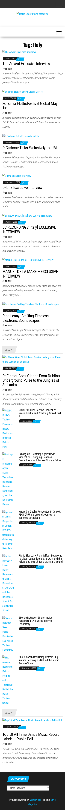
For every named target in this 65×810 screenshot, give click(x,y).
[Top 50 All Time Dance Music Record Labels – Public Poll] (32, 720)
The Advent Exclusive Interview (26, 63)
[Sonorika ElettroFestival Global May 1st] (22, 91)
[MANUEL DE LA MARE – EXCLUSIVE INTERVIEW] (27, 259)
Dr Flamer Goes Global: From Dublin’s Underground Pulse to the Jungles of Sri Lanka (31, 380)
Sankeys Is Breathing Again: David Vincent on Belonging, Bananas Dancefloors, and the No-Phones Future (40, 457)
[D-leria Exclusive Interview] (16, 175)
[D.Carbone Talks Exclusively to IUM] (20, 136)
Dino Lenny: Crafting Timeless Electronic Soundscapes (25, 318)
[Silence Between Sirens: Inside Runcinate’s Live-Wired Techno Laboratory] (8, 633)
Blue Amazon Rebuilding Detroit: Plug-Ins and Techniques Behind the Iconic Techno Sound (39, 660)
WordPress (35, 799)
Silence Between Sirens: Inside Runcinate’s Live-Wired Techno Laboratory (35, 621)
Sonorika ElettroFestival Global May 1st (30, 105)
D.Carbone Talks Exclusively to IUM (29, 147)
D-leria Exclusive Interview (22, 187)
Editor (8, 69)
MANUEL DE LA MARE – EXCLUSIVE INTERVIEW (30, 274)
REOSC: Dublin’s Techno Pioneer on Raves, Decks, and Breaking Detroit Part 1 (40, 413)
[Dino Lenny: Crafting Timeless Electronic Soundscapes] (30, 304)
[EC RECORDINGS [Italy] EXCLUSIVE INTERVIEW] (27, 215)
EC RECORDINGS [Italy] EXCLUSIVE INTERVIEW (29, 229)
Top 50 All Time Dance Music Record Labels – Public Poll (30, 736)
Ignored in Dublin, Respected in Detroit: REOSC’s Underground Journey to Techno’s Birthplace (40, 515)
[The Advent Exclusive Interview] (19, 52)
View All (8, 350)
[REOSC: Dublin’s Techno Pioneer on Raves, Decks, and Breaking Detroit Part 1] (8, 428)
